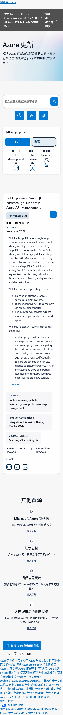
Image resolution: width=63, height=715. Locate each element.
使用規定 (13, 713)
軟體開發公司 (8, 680)
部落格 (4, 684)
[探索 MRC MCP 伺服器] (43, 115)
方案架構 (5, 676)
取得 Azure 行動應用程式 (25, 645)
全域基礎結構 (43, 660)
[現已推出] (46, 164)
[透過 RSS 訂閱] (31, 115)
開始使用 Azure (26, 660)
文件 (60, 680)
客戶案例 (45, 664)
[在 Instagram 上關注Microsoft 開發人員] (15, 653)
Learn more (14, 384)
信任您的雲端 (14, 664)
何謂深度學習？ (44, 693)
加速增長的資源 (53, 672)
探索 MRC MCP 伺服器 (48, 20)
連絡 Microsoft (35, 709)
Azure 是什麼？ (8, 660)
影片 (31, 688)
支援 (13, 676)
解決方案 (38, 672)
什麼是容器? (30, 697)
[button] (19, 115)
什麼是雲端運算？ (45, 688)
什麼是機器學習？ (24, 693)
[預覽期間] (32, 168)
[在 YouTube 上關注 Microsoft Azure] (29, 653)
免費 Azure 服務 (22, 668)
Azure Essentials (30, 664)
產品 (53, 664)
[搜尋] (54, 101)
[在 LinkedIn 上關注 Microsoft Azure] (22, 653)
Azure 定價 (6, 668)
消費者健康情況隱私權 (13, 709)
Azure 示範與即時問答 (29, 676)
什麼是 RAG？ (46, 697)
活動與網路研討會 (40, 684)
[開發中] (16, 168)
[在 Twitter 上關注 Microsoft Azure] (9, 653)
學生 (27, 684)
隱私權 (47, 709)
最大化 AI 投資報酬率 (20, 672)
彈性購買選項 (39, 668)
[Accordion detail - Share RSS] (17, 467)
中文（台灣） (8, 701)
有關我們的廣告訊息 (37, 713)
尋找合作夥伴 (49, 680)
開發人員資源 (16, 684)
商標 (21, 713)
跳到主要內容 (8, 2)
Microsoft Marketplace (28, 680)
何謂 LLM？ (16, 697)
